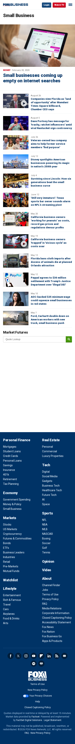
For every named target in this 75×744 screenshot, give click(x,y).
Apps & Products (52, 641)
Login (46, 5)
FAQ (44, 603)
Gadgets (47, 481)
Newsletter (64, 656)
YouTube (34, 656)
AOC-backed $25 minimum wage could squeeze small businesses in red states (51, 300)
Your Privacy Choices (40, 695)
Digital (46, 471)
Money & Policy (12, 504)
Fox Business (15, 4)
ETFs (6, 547)
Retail (6, 561)
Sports (47, 513)
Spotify (34, 664)
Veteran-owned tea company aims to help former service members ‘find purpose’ (49, 144)
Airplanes (9, 613)
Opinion (48, 561)
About (47, 578)
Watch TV (59, 5)
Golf (44, 547)
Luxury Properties (52, 456)
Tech (46, 465)
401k (6, 474)
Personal (47, 446)
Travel (7, 604)
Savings (8, 465)
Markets (9, 518)
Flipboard (41, 656)
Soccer (46, 543)
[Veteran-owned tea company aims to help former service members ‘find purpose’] (15, 142)
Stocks (7, 524)
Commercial (49, 451)
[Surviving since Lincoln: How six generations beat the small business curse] (15, 181)
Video (46, 570)
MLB (45, 529)
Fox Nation (48, 631)
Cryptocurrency (12, 533)
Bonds (7, 543)
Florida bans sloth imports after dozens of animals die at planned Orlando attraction (51, 262)
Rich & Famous (12, 599)
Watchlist (10, 580)
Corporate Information (55, 613)
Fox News (48, 627)
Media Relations (52, 608)
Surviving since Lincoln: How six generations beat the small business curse (51, 182)
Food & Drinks (11, 618)
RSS (57, 656)
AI (43, 499)
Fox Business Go (52, 636)
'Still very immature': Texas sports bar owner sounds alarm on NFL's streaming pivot (50, 201)
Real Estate (51, 440)
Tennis (46, 552)
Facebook (11, 656)
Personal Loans (12, 460)
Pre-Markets (10, 566)
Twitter (18, 656)
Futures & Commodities (17, 538)
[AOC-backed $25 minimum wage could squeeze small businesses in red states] (15, 299)
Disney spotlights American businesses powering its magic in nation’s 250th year (50, 163)
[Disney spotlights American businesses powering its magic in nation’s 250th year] (15, 161)
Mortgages (9, 446)
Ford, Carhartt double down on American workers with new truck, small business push (50, 319)
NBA (45, 524)
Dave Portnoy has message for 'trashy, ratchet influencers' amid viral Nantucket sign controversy (51, 125)
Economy (10, 493)
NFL (44, 519)
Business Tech (51, 485)
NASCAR (47, 533)
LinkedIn (49, 656)
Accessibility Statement (56, 622)
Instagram (26, 656)
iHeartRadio (41, 664)
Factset (36, 716)
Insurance (9, 469)
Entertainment (12, 595)
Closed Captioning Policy (57, 617)
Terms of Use (50, 594)
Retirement (10, 479)
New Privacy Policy (38, 690)
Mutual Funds (11, 571)
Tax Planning (11, 483)
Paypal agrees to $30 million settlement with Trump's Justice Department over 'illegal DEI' (51, 281)
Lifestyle (9, 589)
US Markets (10, 529)
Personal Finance (16, 440)
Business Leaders (13, 552)
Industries (9, 557)
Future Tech (49, 494)
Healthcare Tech (52, 490)
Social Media (50, 476)
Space (46, 504)
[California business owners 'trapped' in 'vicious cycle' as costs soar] (15, 241)
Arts (5, 623)
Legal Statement (52, 720)
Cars (6, 609)
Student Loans (12, 451)
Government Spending (16, 499)
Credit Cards (10, 456)
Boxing (46, 538)
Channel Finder (51, 585)
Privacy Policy (50, 599)
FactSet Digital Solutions (29, 720)
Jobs (45, 589)
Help (37, 701)
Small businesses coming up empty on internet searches (32, 78)
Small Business (12, 508)
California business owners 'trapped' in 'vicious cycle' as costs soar (49, 243)
